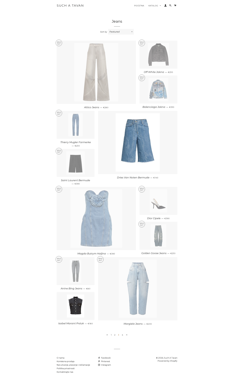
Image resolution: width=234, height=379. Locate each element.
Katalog (153, 6)
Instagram (106, 365)
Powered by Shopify (167, 361)
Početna (139, 6)
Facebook (106, 358)
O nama (60, 358)
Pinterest (105, 361)
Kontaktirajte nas (65, 372)
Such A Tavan (70, 5)
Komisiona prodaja (65, 361)
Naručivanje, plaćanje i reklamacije (73, 365)
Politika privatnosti (66, 368)
